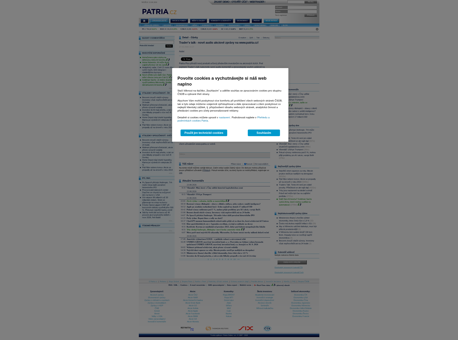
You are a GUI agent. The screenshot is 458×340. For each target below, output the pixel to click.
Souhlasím (264, 132)
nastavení (224, 117)
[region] (230, 105)
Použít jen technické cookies (203, 132)
